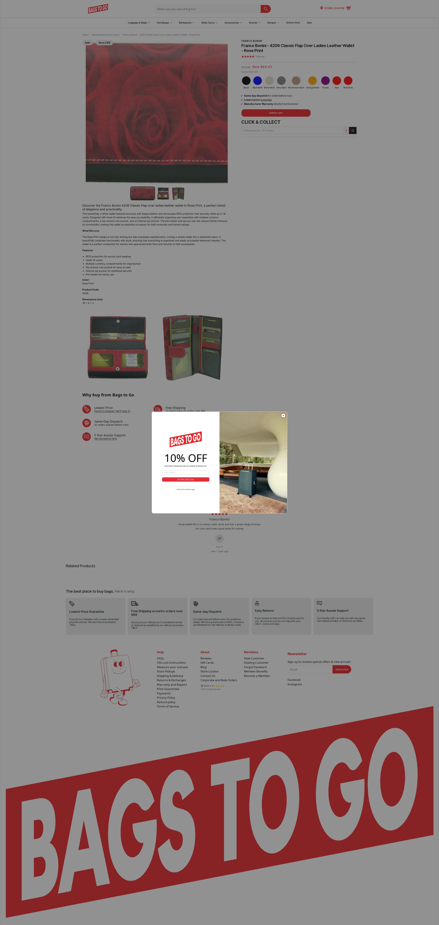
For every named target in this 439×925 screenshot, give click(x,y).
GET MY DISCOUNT (185, 479)
